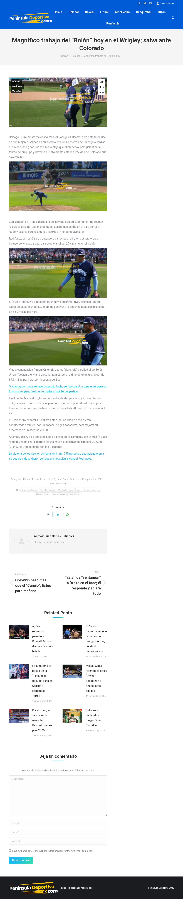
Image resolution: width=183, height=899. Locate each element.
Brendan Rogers (47, 490)
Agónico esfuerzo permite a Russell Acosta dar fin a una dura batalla (42, 639)
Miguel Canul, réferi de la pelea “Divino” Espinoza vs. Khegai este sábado (96, 678)
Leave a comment (58, 483)
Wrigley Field (74, 494)
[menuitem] (58, 12)
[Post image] (19, 632)
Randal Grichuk (58, 494)
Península (17, 86)
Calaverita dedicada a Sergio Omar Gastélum (93, 718)
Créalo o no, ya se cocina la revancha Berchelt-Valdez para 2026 (42, 720)
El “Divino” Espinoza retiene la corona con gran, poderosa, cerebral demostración (96, 639)
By (66, 479)
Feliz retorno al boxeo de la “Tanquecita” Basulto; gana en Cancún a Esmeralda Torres (42, 681)
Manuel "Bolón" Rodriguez (88, 490)
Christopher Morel (65, 490)
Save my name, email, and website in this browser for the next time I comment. (52, 851)
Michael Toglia (42, 494)
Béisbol (16, 81)
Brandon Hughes (29, 490)
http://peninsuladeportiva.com (49, 542)
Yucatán (16, 91)
